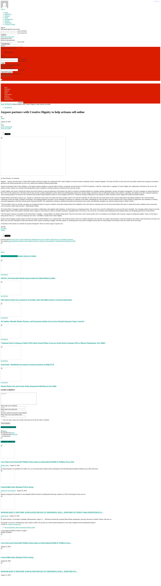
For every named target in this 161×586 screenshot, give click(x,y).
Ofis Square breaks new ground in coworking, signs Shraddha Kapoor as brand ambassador (36, 300)
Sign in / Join (8, 52)
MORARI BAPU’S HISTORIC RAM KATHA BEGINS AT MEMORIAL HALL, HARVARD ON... (39, 571)
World (6, 17)
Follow (13, 432)
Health (3, 465)
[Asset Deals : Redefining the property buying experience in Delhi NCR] (11, 359)
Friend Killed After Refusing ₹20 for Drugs (17, 487)
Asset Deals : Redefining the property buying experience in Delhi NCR (27, 364)
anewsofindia (12, 490)
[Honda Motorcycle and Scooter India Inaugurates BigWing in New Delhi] (11, 381)
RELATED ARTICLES (9, 256)
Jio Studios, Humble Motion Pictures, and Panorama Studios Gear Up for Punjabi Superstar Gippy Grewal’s (42, 321)
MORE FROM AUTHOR (27, 256)
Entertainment (8, 19)
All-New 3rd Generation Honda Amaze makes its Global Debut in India (28, 278)
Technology (7, 22)
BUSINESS (8, 107)
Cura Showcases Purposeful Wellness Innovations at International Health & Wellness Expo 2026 (37, 462)
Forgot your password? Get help (10, 65)
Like (5, 431)
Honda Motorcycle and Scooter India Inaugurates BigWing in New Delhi (28, 386)
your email (21, 42)
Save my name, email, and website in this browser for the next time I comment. (26, 420)
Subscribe (14, 434)
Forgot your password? (7, 36)
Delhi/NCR (7, 14)
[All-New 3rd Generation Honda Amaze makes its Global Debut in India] (11, 273)
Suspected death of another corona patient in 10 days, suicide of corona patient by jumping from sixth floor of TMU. (42, 241)
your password (22, 33)
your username (22, 31)
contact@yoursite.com (14, 524)
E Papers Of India (9, 24)
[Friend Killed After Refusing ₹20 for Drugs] (8, 483)
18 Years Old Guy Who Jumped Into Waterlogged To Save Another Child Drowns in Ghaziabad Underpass (41, 239)
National (7, 16)
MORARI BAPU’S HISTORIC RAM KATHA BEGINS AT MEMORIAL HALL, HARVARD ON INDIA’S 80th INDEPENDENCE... (52, 512)
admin (2, 118)
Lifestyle (7, 21)
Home (6, 12)
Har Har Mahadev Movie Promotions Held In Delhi (19, 527)
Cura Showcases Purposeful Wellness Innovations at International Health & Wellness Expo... (36, 543)
